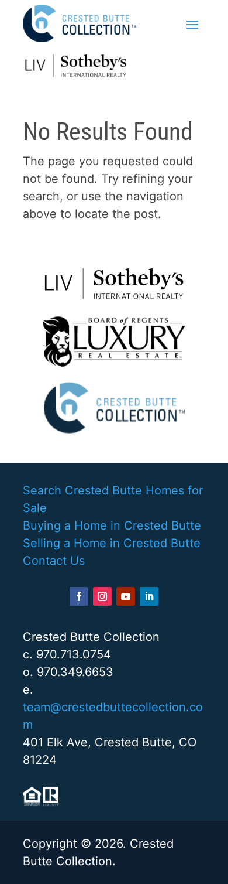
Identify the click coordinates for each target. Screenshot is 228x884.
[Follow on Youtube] (125, 596)
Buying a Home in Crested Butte (112, 525)
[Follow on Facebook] (79, 596)
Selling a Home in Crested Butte (112, 543)
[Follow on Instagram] (102, 596)
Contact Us (54, 561)
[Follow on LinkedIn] (149, 596)
